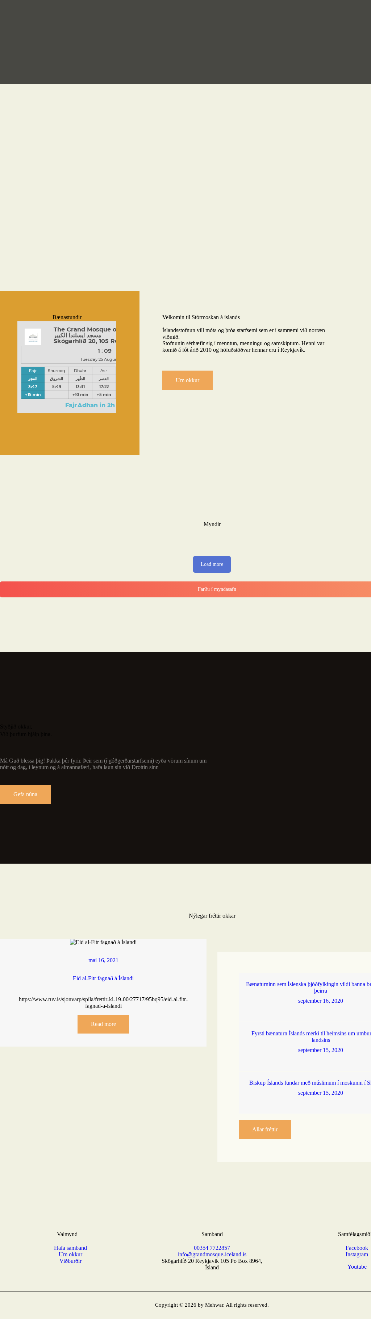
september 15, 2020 (320, 1050)
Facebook (357, 1248)
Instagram (357, 1254)
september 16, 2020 (320, 1001)
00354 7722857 (212, 1248)
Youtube (357, 1267)
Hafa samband (70, 1248)
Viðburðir (70, 1261)
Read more (103, 1024)
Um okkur (70, 1254)
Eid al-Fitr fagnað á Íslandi (103, 978)
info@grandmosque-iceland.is (212, 1254)
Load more (212, 564)
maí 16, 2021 (103, 960)
